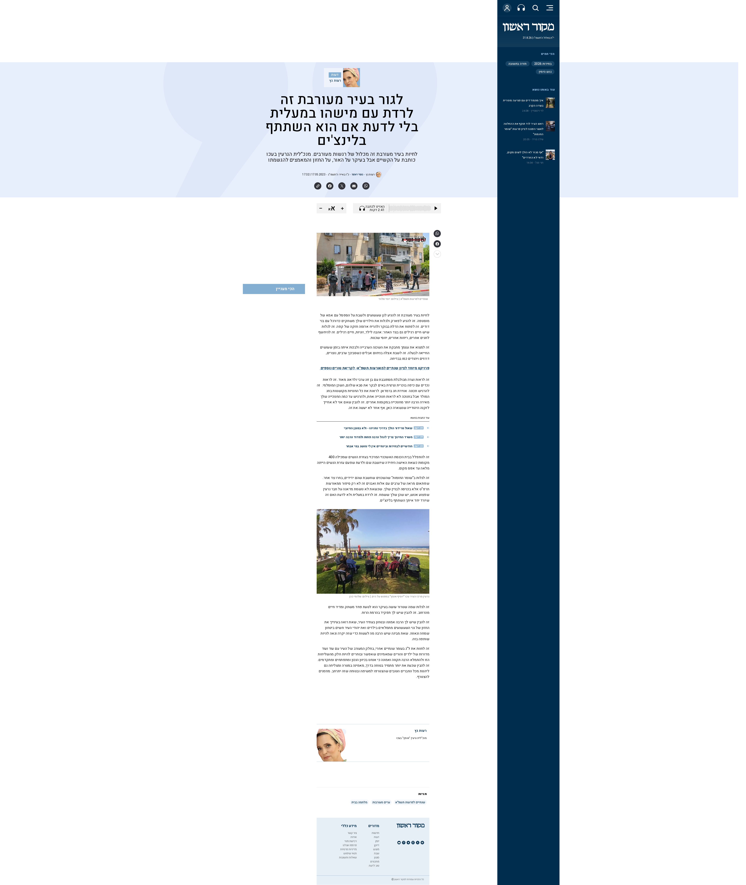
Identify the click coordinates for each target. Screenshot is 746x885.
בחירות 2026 (543, 63)
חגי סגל (539, 163)
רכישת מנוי (350, 841)
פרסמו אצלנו (350, 845)
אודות (353, 837)
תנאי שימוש (350, 853)
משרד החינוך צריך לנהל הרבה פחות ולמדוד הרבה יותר (375, 437)
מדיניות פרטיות (348, 849)
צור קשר (352, 833)
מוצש (376, 849)
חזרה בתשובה (517, 63)
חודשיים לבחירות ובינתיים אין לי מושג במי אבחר (379, 446)
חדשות (375, 833)
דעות (335, 74)
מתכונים (374, 862)
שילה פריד (538, 139)
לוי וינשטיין (537, 111)
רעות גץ (335, 81)
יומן (377, 841)
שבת (376, 853)
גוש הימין (545, 71)
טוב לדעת (374, 866)
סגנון (376, 857)
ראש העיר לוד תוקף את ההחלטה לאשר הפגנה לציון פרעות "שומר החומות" (523, 129)
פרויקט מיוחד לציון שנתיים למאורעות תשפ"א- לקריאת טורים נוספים (374, 368)
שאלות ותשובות (348, 857)
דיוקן (376, 845)
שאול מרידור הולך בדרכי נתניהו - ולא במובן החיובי (378, 428)
